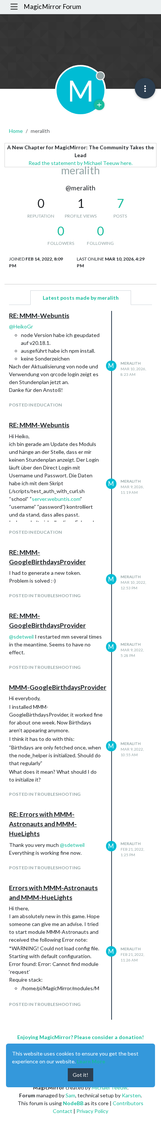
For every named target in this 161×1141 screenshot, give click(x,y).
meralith (131, 363)
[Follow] (99, 105)
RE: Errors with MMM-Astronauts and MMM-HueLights (43, 824)
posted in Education (35, 405)
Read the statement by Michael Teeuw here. (80, 163)
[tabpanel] (80, 665)
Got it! (80, 1075)
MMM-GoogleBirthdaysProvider (57, 687)
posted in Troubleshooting (44, 595)
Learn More (91, 1061)
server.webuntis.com (56, 499)
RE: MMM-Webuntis (39, 315)
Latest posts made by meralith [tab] (81, 297)
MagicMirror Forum (52, 6)
